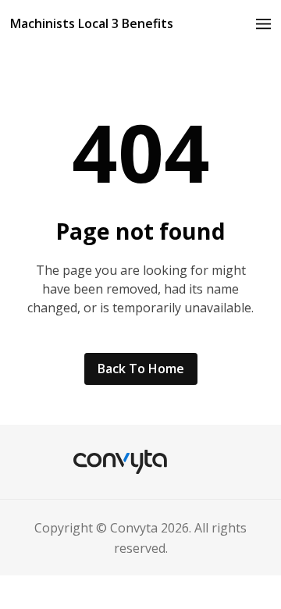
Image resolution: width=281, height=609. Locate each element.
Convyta (134, 527)
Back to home (141, 368)
